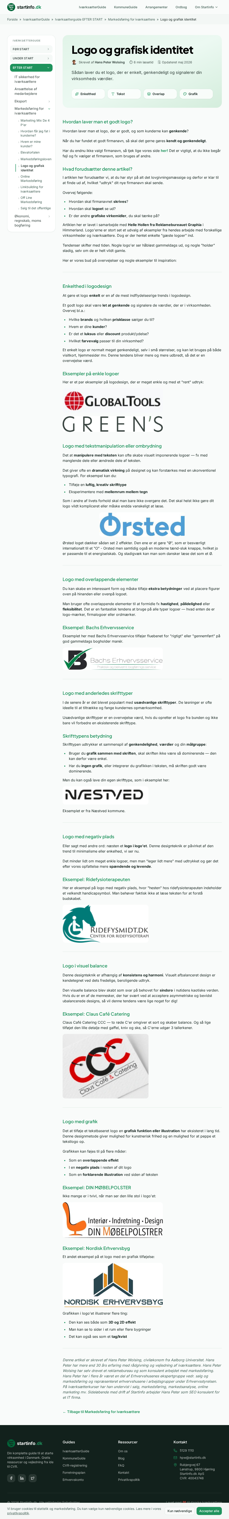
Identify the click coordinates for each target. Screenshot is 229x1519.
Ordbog (181, 7)
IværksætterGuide (92, 7)
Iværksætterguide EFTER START (79, 19)
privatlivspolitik (18, 1513)
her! (164, 150)
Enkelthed (88, 94)
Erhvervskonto (73, 1480)
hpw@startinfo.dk (193, 1457)
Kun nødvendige (180, 1511)
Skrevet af (102, 62)
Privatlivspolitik (129, 1480)
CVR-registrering (75, 1465)
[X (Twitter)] (33, 1478)
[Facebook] (11, 1478)
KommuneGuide (125, 7)
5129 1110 (187, 1450)
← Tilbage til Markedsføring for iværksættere (101, 1411)
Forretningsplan (74, 1472)
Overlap (159, 94)
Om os (122, 1451)
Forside (12, 19)
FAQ (121, 1465)
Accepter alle (209, 1511)
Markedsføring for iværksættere (131, 19)
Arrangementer (156, 7)
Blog (121, 1458)
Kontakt (123, 1472)
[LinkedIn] (22, 1478)
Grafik (193, 94)
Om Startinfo (204, 7)
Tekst (121, 94)
